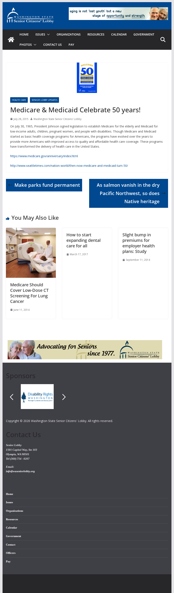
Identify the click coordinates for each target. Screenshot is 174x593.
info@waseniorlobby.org (20, 471)
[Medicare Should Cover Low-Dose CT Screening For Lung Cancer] (31, 230)
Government (143, 34)
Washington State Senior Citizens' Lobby (57, 119)
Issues (9, 502)
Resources (95, 34)
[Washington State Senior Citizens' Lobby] (11, 39)
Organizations (69, 34)
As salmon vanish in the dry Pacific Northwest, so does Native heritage (128, 193)
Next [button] (64, 397)
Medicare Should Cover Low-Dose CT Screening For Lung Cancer (29, 293)
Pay (71, 45)
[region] (87, 401)
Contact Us (52, 45)
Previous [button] (11, 397)
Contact (10, 544)
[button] (47, 34)
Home (24, 34)
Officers (10, 553)
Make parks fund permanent (47, 185)
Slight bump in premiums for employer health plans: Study (138, 243)
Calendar (119, 34)
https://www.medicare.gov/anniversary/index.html (44, 156)
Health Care (19, 99)
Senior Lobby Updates (44, 99)
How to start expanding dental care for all (83, 240)
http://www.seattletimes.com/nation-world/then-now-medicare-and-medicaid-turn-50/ (69, 166)
